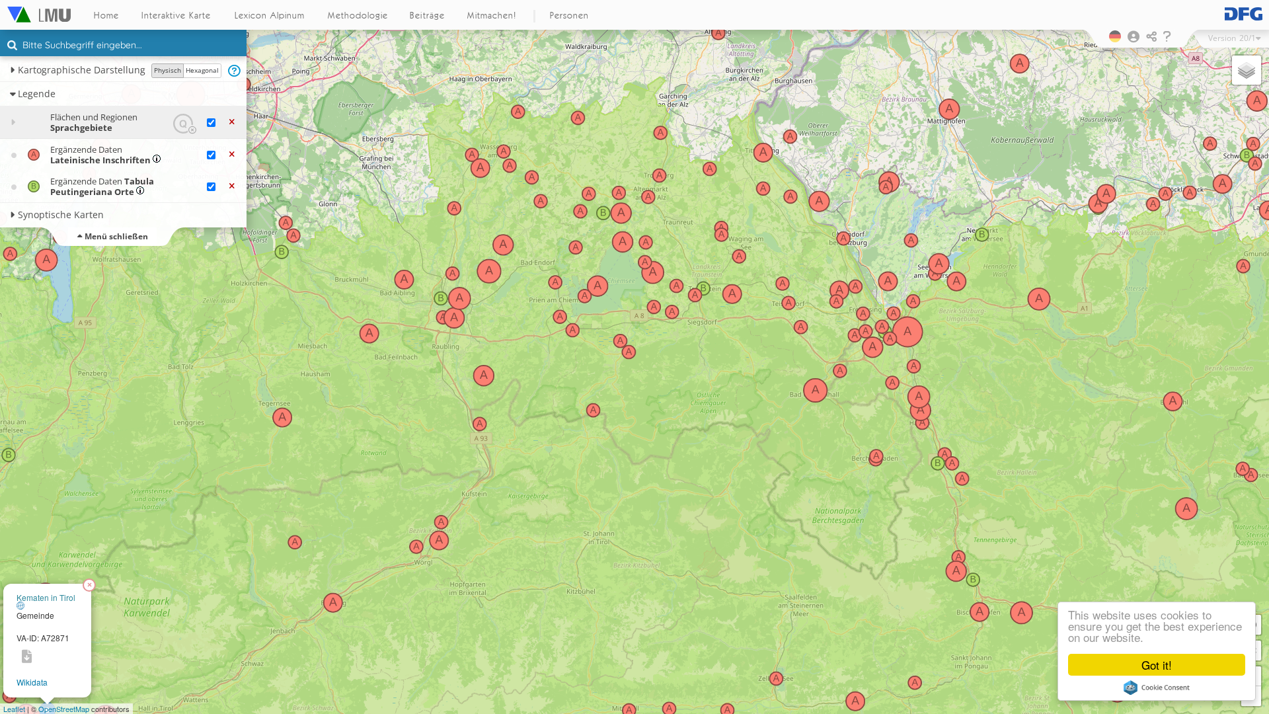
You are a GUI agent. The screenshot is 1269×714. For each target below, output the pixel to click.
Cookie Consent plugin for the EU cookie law (1157, 687)
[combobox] (123, 45)
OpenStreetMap (63, 708)
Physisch (167, 70)
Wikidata (32, 682)
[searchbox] (125, 46)
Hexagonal (202, 70)
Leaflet (14, 708)
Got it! (1156, 664)
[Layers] (1246, 70)
